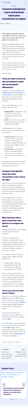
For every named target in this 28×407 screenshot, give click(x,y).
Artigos (14, 6)
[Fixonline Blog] (9, 2)
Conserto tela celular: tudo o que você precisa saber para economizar (7, 354)
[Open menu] (25, 3)
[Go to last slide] (4, 385)
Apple (4, 342)
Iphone (18, 342)
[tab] (11, 399)
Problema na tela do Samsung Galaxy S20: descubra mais (20, 353)
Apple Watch (11, 342)
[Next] (24, 385)
